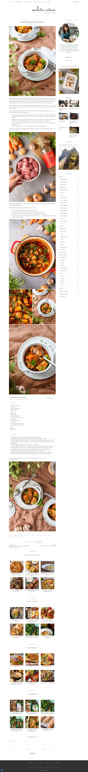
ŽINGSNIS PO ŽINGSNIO (69, 294)
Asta (30, 24)
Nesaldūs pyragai (70, 215)
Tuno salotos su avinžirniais (47, 682)
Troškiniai (40, 20)
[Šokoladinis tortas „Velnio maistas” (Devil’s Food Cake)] (74, 116)
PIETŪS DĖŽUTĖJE (69, 257)
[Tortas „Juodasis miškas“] (74, 103)
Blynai (70, 195)
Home (10, 1)
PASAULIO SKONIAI (69, 254)
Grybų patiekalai (70, 202)
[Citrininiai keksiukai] (63, 116)
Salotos (70, 244)
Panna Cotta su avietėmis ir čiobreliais (63, 109)
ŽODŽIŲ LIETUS (69, 296)
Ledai (70, 273)
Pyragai (70, 275)
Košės (70, 239)
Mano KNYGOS (36, 1)
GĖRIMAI (69, 176)
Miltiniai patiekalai (70, 213)
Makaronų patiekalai (70, 208)
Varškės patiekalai (70, 221)
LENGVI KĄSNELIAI (69, 228)
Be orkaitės (70, 265)
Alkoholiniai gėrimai (70, 179)
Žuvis (70, 223)
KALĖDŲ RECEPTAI (69, 187)
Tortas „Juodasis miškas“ (73, 108)
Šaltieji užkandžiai (70, 247)
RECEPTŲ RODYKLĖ (27, 1)
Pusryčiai (70, 241)
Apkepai (70, 192)
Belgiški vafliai (32, 666)
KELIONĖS (48, 1)
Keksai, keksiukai (70, 270)
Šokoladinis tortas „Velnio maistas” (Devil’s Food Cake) (73, 122)
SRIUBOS (69, 288)
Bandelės (70, 262)
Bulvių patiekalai (70, 197)
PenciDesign (55, 767)
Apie (14, 1)
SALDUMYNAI (69, 260)
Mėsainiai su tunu (17, 666)
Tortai (70, 286)
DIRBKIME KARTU (19, 1)
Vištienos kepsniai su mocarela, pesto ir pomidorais (47, 621)
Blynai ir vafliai (70, 231)
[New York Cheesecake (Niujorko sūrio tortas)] (74, 130)
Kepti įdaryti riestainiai (47, 666)
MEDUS (43, 1)
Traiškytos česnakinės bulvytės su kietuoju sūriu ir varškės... (32, 575)
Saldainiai (70, 281)
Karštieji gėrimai (70, 181)
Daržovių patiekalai (70, 200)
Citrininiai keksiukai (62, 121)
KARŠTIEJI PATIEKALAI (26, 20)
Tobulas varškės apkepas (63, 127)
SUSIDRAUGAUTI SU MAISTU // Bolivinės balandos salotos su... (16, 730)
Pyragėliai (70, 278)
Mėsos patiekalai (34, 20)
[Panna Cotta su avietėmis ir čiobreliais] (63, 103)
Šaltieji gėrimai (70, 184)
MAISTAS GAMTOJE (69, 252)
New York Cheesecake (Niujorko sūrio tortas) (73, 135)
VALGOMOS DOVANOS (69, 291)
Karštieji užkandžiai (70, 236)
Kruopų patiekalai (70, 205)
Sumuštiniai (70, 249)
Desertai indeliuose (70, 268)
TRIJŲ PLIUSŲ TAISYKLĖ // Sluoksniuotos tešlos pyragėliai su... (32, 730)
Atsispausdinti (50, 397)
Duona (70, 234)
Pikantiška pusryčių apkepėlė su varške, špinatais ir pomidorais (32, 621)
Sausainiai (70, 283)
